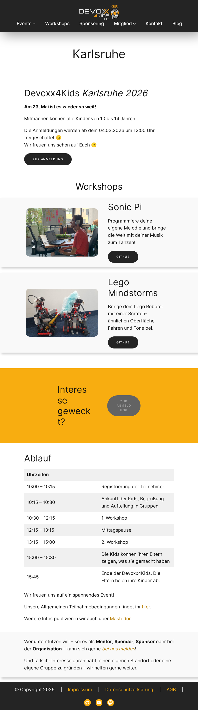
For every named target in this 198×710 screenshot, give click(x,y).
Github (123, 256)
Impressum (80, 689)
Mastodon (121, 618)
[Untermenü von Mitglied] (134, 23)
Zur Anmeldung (48, 159)
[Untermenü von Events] (34, 23)
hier (146, 607)
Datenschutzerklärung (129, 689)
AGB (171, 689)
